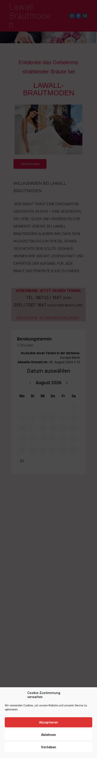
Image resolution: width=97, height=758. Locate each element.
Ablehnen (48, 735)
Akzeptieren (48, 722)
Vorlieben (48, 747)
